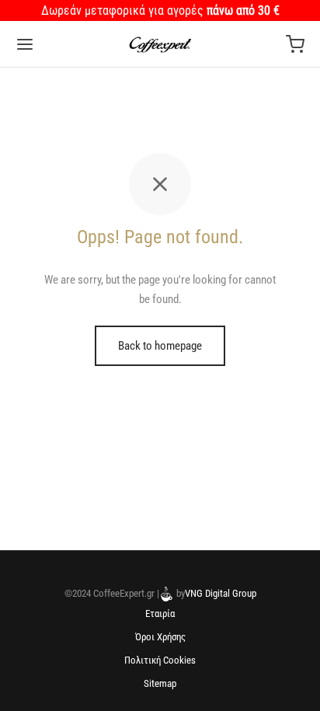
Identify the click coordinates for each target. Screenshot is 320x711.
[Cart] (295, 44)
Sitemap (160, 683)
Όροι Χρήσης (160, 637)
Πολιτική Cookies (160, 660)
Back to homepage (160, 346)
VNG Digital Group (220, 593)
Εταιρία (160, 613)
